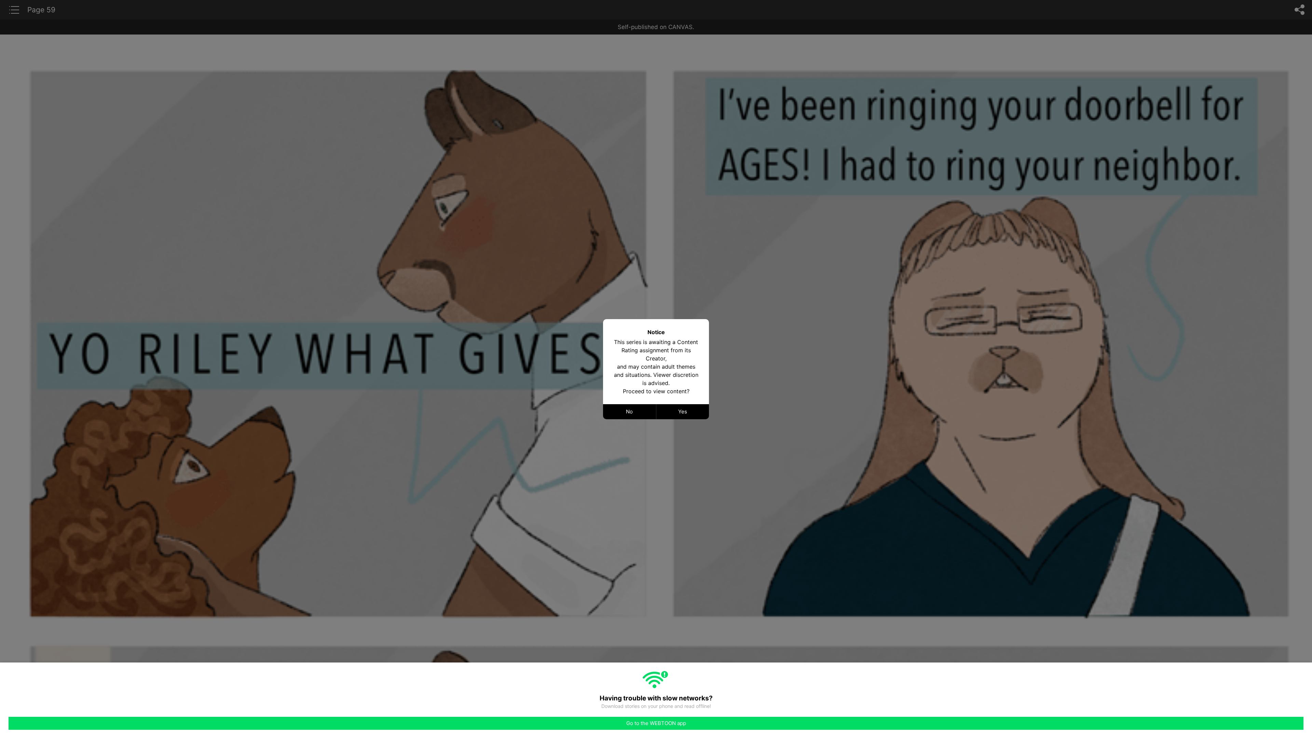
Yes (682, 411)
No (629, 411)
